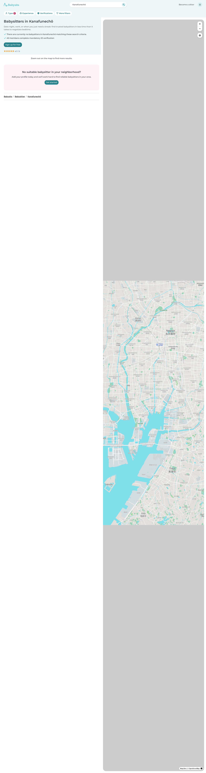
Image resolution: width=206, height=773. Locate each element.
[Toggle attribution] (201, 768)
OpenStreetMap (194, 768)
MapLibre (183, 768)
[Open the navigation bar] (200, 4)
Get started (51, 82)
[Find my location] (199, 35)
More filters (64, 13)
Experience (27, 13)
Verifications (46, 13)
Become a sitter (186, 4)
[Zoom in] (199, 23)
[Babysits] (11, 4)
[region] (153, 395)
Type (11, 13)
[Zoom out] (199, 28)
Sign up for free (12, 45)
